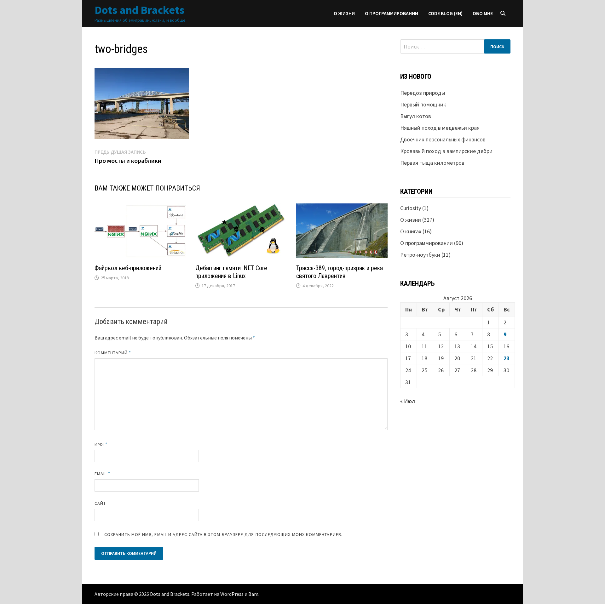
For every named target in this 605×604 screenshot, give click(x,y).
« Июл (407, 401)
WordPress (232, 594)
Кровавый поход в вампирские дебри (446, 151)
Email (103, 473)
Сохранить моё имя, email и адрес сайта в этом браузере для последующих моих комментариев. (223, 534)
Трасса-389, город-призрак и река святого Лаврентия (339, 272)
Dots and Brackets (139, 10)
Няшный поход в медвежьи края (440, 127)
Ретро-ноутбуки (420, 254)
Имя (101, 444)
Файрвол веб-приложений (128, 268)
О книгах (410, 231)
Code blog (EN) (445, 13)
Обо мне (483, 13)
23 (507, 358)
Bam (253, 594)
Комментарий (113, 353)
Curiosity (410, 208)
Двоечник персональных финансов (443, 139)
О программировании (391, 13)
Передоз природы (422, 92)
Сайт (100, 503)
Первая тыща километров (432, 162)
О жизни (344, 13)
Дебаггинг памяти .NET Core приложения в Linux (231, 272)
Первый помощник (423, 104)
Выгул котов (415, 116)
